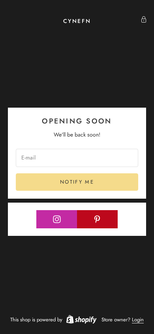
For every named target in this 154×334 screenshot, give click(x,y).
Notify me (77, 182)
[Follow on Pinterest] (97, 219)
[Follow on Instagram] (57, 219)
